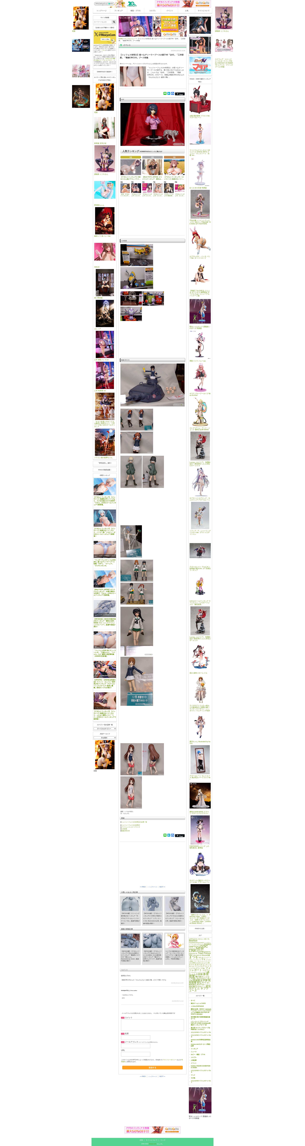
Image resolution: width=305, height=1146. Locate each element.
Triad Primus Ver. (200, 954)
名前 (127, 1034)
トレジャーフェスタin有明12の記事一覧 (134, 822)
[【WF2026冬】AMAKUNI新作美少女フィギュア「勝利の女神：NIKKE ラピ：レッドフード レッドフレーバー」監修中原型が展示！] (105, 608)
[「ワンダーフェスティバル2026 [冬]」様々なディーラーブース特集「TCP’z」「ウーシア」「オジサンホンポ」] (105, 549)
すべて (193, 1000)
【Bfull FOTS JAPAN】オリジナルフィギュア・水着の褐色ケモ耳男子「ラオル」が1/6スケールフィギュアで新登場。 (105, 592)
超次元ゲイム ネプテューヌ (200, 988)
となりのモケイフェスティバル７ (201, 1081)
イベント (169, 11)
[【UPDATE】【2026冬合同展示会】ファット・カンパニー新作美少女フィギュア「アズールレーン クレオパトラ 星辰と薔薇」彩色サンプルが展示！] (105, 669)
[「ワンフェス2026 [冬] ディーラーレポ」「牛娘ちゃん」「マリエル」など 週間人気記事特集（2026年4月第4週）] (105, 639)
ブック (193, 1075)
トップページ (102, 11)
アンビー (206, 957)
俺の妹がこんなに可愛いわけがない (199, 977)
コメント (128, 1018)
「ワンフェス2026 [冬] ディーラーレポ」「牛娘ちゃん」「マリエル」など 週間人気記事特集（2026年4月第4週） (105, 653)
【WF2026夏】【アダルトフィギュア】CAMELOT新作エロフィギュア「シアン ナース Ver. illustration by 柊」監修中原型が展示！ (152, 918)
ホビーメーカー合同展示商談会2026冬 (103, 675)
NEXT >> (162, 887)
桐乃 (208, 983)
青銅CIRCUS (125, 831)
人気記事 (194, 1060)
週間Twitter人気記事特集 (100, 647)
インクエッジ (197, 959)
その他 (193, 1078)
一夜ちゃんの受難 (199, 973)
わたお (201, 957)
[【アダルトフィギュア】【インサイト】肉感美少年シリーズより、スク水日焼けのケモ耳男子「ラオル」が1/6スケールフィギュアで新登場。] (105, 486)
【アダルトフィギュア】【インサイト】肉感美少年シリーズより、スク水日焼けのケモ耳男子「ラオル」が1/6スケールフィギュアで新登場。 (105, 501)
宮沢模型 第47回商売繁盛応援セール (200, 1017)
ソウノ (195, 961)
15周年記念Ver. (193, 939)
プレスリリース (98, 493)
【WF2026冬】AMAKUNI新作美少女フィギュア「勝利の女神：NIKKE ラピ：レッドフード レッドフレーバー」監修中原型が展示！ (105, 622)
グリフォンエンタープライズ (130, 827)
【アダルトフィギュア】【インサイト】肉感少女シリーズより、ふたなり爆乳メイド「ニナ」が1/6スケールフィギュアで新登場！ (105, 715)
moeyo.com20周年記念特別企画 (201, 1040)
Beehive (193, 940)
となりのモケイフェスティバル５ (201, 1071)
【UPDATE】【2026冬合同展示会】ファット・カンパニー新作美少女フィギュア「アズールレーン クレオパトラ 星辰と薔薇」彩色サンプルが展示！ (105, 683)
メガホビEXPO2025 (197, 1006)
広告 (141, 1140)
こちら (103, 50)
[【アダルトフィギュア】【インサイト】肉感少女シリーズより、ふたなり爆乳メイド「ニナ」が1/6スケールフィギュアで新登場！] (105, 700)
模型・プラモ (136, 11)
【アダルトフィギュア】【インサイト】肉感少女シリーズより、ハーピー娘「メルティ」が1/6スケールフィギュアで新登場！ (104, 532)
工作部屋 (124, 829)
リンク (162, 1140)
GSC (204, 946)
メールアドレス (131, 1042)
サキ (203, 959)
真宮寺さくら (201, 986)
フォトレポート (200, 969)
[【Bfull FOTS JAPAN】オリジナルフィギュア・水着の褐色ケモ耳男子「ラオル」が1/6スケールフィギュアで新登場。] (105, 579)
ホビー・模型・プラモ (198, 1054)
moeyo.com (152, 1144)
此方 (199, 984)
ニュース (194, 1051)
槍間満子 (193, 985)
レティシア (201, 972)
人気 (186, 11)
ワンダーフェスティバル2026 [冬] (102, 555)
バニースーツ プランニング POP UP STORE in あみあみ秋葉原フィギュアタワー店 (201, 1023)
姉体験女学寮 (200, 980)
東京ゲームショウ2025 (198, 1003)
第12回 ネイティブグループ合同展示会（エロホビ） (200, 1028)
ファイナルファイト (201, 966)
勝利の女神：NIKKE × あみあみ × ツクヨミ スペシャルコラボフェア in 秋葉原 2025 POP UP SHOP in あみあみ (201, 1011)
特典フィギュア (206, 984)
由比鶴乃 (193, 986)
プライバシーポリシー (169, 1060)
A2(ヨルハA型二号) (203, 939)
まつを (193, 957)
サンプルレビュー (98, 708)
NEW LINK (196, 950)
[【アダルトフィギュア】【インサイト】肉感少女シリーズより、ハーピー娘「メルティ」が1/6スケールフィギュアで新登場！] (105, 518)
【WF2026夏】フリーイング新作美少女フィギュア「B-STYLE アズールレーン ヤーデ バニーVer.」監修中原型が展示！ (130, 918)
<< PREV (143, 887)
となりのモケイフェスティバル (201, 1032)
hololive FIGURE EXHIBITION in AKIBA (200, 1066)
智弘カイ (201, 982)
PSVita (200, 951)
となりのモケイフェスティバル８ (201, 1036)
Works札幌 (206, 955)
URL (123, 1050)
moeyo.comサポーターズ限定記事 (200, 1045)
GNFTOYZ (194, 946)
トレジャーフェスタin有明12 (130, 825)
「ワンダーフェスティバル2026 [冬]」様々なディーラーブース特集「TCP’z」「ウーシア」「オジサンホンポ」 (105, 563)
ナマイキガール (195, 964)
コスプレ (152, 11)
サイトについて (204, 11)
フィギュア (118, 11)
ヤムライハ (194, 972)
